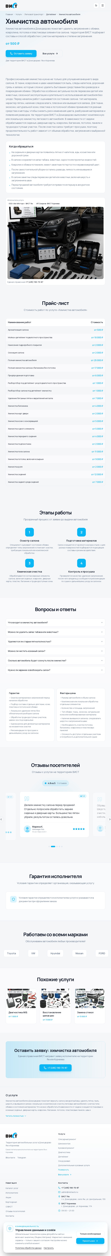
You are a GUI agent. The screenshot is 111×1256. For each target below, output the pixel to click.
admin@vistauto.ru (69, 1192)
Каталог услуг (12, 1188)
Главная (9, 14)
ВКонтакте (10, 1157)
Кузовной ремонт (66, 1148)
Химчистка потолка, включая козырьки (26, 459)
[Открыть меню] (102, 5)
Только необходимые (90, 1233)
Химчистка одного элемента (21, 428)
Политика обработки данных (28, 1248)
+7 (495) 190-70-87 (34, 282)
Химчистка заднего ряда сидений (23, 482)
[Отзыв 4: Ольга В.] (59, 846)
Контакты (10, 1216)
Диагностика (64, 1152)
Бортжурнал (11, 1202)
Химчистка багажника (18, 406)
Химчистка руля (15, 466)
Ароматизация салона (18, 330)
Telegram (21, 1157)
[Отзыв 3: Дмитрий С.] (55, 846)
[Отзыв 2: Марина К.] (51, 846)
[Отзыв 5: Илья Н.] (62, 846)
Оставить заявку (23, 53)
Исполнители (12, 1192)
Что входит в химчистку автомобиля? (28, 622)
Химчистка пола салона (19, 451)
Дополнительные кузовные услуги (74, 1165)
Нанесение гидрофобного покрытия (25, 345)
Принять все (89, 1241)
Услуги (19, 14)
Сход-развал (64, 1161)
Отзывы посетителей (15, 1211)
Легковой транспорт (33, 14)
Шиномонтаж (64, 1143)
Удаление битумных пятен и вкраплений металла (30, 398)
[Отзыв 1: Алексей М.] (49, 846)
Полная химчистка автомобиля (22, 360)
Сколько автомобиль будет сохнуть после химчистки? (37, 660)
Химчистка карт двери (18, 413)
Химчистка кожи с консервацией (23, 421)
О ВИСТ (9, 1206)
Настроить (49, 1248)
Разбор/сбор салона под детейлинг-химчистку (29, 390)
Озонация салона (16, 352)
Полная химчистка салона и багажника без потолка (32, 368)
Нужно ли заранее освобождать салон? (29, 670)
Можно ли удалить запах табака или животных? (33, 632)
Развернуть (63, 1169)
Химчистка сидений (17, 474)
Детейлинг (63, 1156)
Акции (8, 1197)
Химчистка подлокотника (19, 444)
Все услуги (48, 53)
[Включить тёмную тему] (96, 5)
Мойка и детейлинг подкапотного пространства (30, 337)
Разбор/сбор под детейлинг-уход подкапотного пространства (37, 383)
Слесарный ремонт (67, 1139)
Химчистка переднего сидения (22, 436)
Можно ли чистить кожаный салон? (26, 651)
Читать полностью (15, 1116)
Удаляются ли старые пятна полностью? (29, 641)
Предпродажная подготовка (21, 375)
